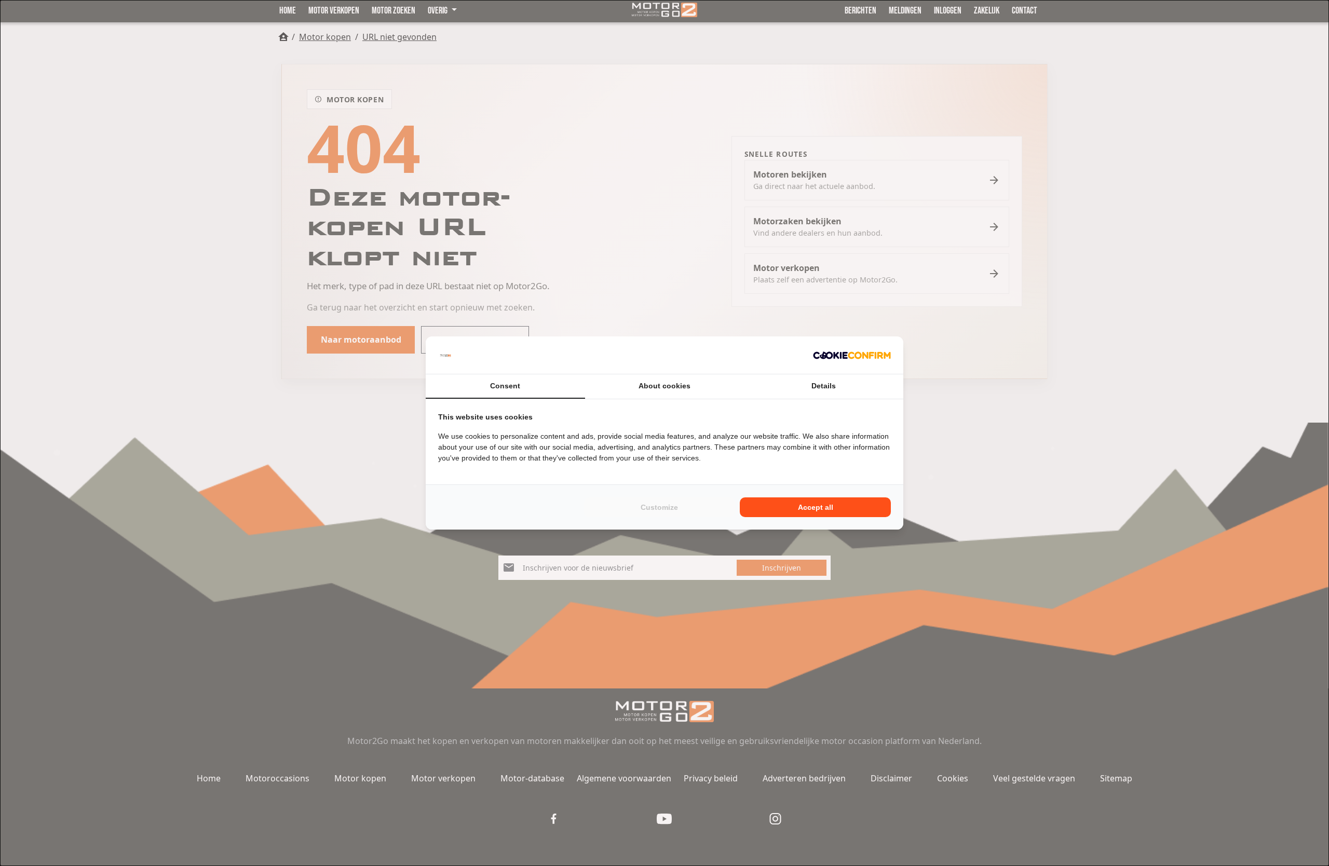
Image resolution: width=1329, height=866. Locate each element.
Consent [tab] (505, 386)
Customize (659, 507)
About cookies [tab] (664, 386)
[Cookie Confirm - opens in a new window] (852, 355)
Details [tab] (823, 386)
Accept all (815, 507)
